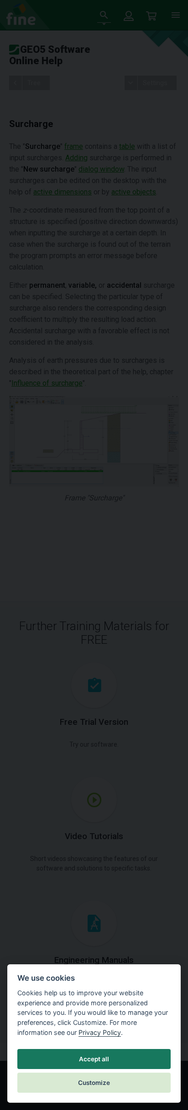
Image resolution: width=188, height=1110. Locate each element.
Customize (94, 1082)
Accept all (94, 1059)
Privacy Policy (99, 1032)
